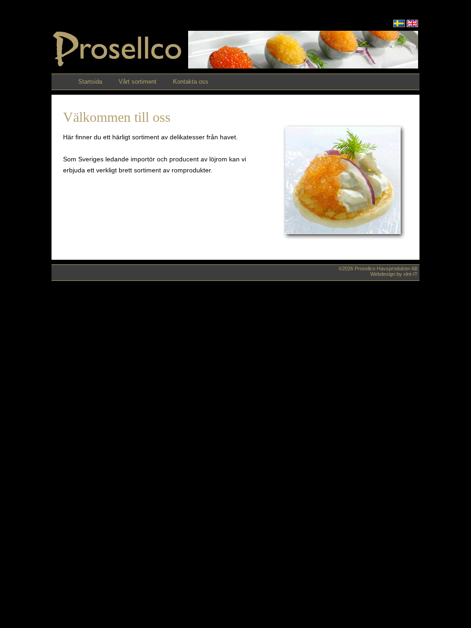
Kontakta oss (190, 81)
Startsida (90, 81)
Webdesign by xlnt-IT (394, 274)
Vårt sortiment (137, 81)
